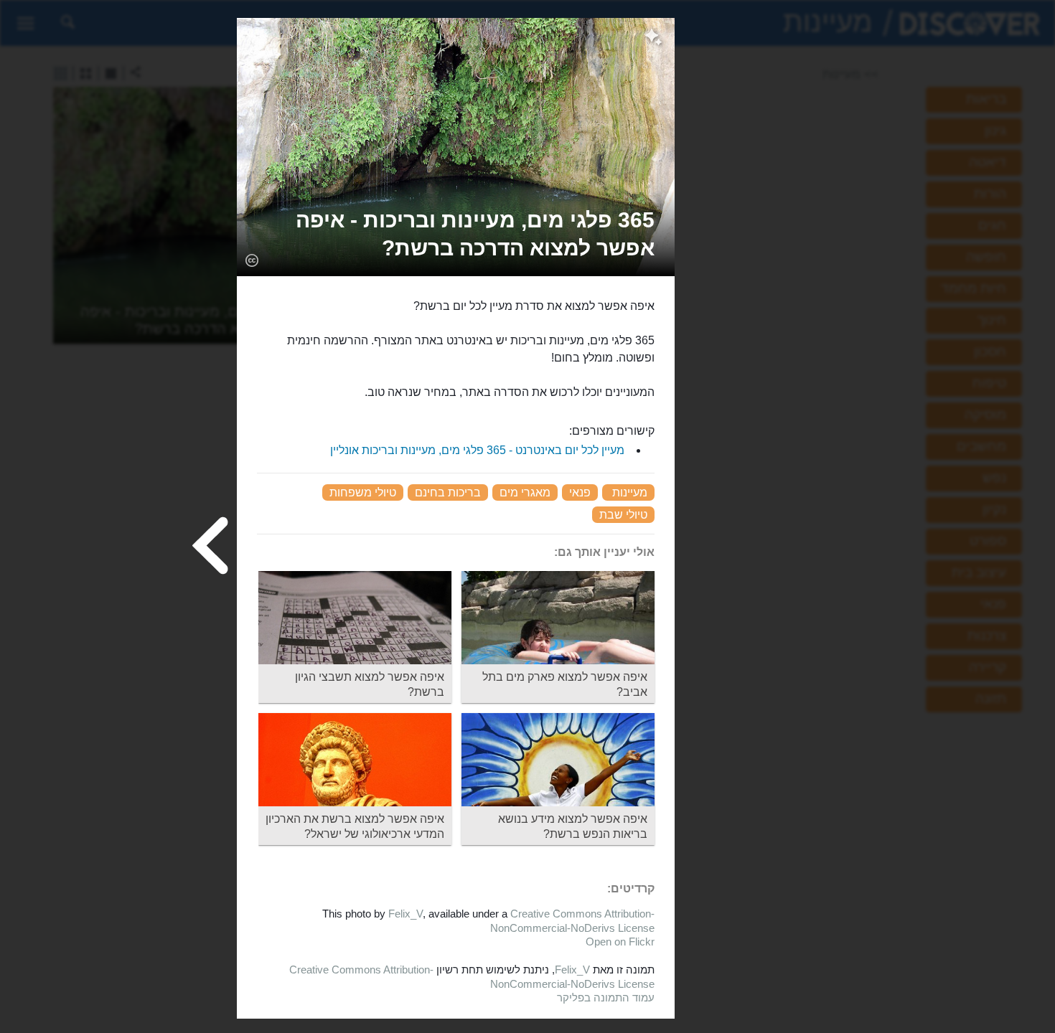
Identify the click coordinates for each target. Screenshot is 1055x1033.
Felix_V (405, 913)
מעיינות (629, 492)
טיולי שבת (623, 515)
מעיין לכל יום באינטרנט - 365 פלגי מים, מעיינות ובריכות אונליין (477, 450)
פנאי (580, 492)
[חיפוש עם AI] (653, 38)
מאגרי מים (525, 492)
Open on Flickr (620, 941)
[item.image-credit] (252, 260)
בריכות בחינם (448, 492)
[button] (456, 234)
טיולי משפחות (362, 492)
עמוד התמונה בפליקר (606, 997)
